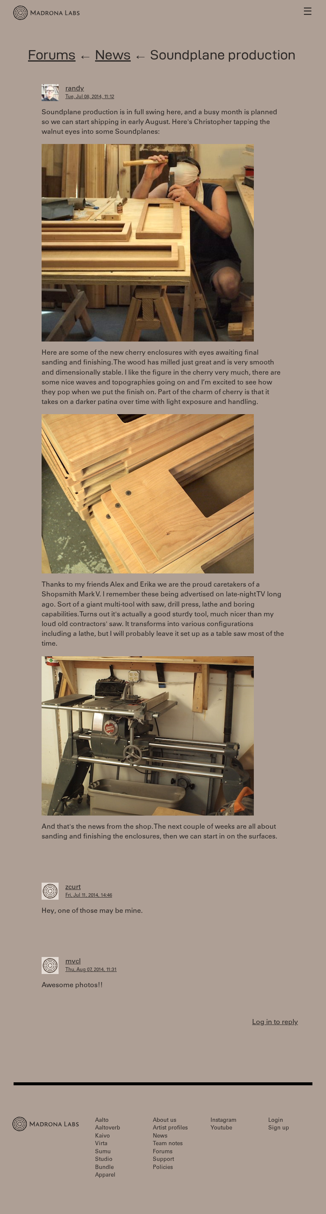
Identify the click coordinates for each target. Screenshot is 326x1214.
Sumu (103, 1152)
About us (164, 1121)
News (113, 54)
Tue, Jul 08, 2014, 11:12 (89, 97)
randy (74, 88)
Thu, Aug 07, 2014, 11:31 (91, 970)
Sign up (278, 1128)
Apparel (105, 1175)
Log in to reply (275, 1022)
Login (275, 1121)
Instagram (223, 1121)
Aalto (102, 1121)
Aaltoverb (107, 1128)
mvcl (73, 961)
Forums (52, 54)
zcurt (73, 887)
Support (163, 1160)
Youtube (221, 1128)
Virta (101, 1144)
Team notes (168, 1144)
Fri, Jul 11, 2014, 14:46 (88, 895)
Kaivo (102, 1136)
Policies (163, 1168)
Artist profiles (170, 1128)
